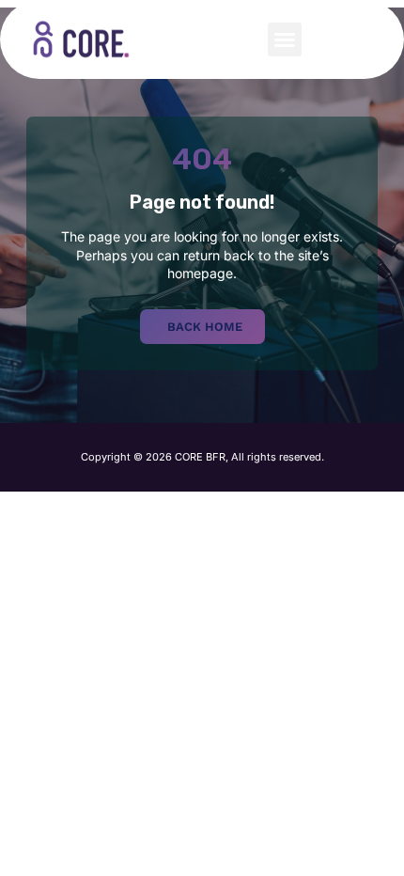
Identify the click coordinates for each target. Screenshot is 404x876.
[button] (285, 39)
